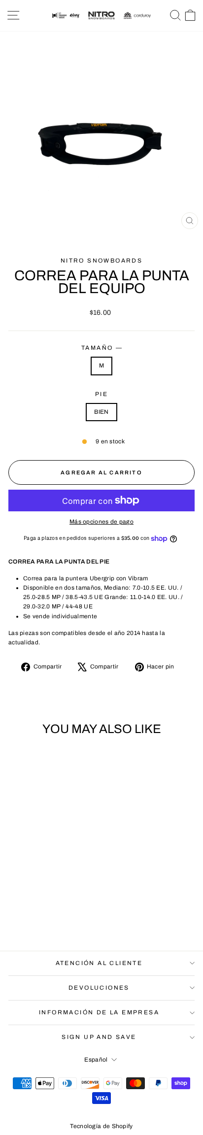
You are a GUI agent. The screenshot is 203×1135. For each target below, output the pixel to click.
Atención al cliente (99, 963)
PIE (101, 394)
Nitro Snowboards (101, 260)
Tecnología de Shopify (101, 1126)
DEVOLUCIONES (99, 987)
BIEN (101, 411)
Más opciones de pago (101, 521)
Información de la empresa (99, 1012)
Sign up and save (99, 1037)
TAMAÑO (101, 347)
